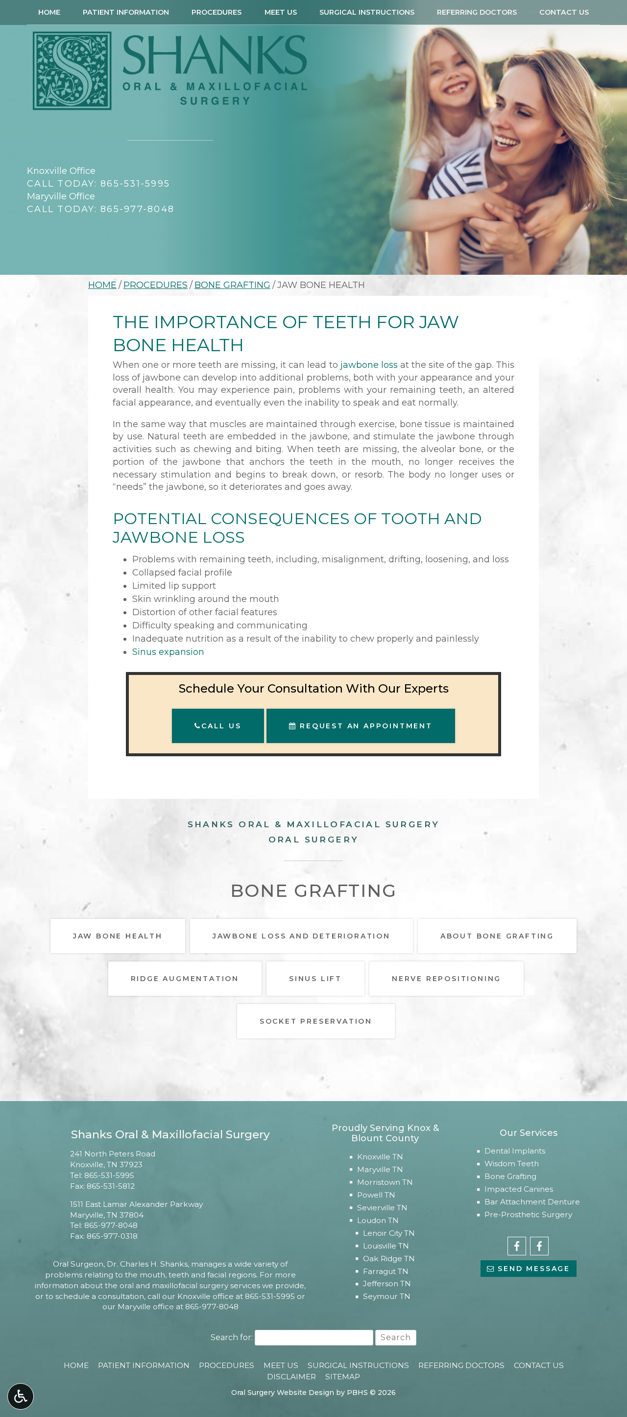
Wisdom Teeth (511, 1163)
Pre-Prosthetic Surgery (528, 1214)
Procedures (216, 12)
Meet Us (281, 12)
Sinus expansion (168, 652)
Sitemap (342, 1376)
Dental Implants (514, 1150)
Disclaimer (291, 1376)
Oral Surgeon (78, 1264)
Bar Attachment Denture (532, 1201)
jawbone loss (369, 365)
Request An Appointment (364, 725)
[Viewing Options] (20, 1396)
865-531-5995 (109, 1175)
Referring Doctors (477, 12)
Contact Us (564, 12)
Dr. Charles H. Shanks (147, 1264)
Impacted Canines (518, 1189)
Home (49, 12)
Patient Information (126, 12)
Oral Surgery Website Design (282, 1392)
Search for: (232, 1337)
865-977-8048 (111, 1225)
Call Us (221, 725)
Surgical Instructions (366, 12)
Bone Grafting (232, 285)
